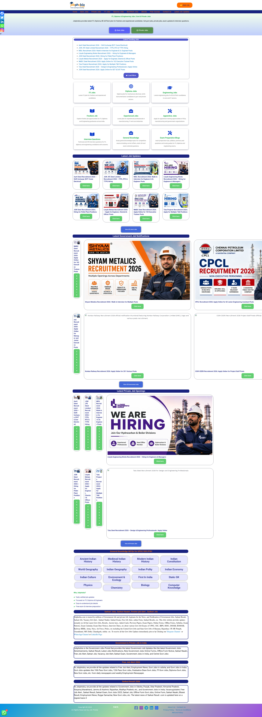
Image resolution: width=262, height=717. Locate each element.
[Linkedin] (2, 22)
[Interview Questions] (92, 134)
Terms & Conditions (183, 710)
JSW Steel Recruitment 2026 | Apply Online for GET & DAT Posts (102, 70)
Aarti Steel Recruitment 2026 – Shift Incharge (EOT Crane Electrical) (103, 45)
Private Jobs (96, 12)
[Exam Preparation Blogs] (170, 133)
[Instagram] (2, 30)
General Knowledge (131, 138)
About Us (171, 707)
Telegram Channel (173, 631)
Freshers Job (92, 116)
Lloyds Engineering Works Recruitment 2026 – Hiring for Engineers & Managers (107, 53)
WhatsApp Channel (81, 634)
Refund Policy (177, 713)
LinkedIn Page (96, 634)
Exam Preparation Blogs (170, 138)
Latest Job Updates (181, 12)
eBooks (144, 12)
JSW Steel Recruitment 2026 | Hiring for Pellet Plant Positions (101, 56)
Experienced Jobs (131, 116)
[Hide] (1, 34)
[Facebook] (2, 13)
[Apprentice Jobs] (170, 111)
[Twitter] (2, 17)
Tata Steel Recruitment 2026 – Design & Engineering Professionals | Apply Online (108, 67)
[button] (184, 5)
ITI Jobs (107, 12)
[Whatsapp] (2, 26)
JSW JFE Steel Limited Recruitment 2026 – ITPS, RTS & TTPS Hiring (103, 48)
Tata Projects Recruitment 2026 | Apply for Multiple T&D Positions (102, 64)
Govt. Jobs (84, 12)
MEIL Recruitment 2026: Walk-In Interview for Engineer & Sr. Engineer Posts (106, 51)
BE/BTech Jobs (132, 12)
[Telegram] (146, 708)
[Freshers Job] (92, 111)
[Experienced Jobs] (131, 111)
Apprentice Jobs (170, 116)
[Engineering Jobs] (170, 88)
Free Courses (155, 12)
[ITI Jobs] (92, 88)
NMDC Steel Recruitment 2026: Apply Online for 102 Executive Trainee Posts (106, 61)
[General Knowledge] (131, 133)
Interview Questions (92, 139)
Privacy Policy (168, 710)
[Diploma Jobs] (131, 86)
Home (75, 12)
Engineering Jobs (170, 93)
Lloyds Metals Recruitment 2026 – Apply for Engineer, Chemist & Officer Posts (107, 59)
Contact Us (167, 12)
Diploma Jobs (118, 12)
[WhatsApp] (157, 708)
